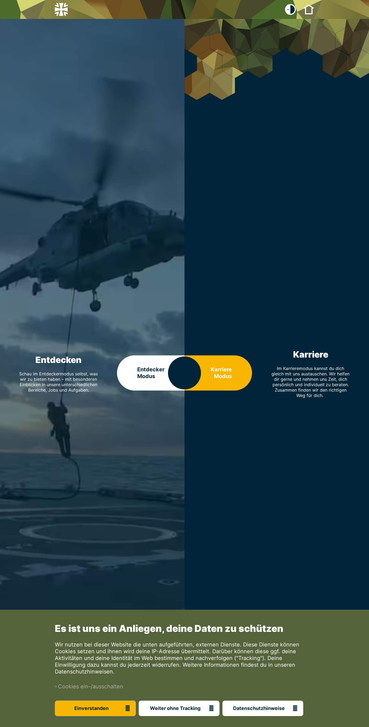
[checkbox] (290, 9)
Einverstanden (91, 708)
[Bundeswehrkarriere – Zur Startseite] (61, 9)
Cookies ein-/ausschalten (89, 686)
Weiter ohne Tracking (175, 708)
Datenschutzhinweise (259, 708)
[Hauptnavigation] (308, 9)
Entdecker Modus (151, 372)
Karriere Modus (221, 372)
